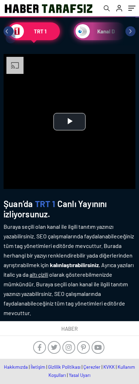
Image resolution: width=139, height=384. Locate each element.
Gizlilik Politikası (64, 367)
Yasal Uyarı (80, 375)
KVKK (109, 367)
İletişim (38, 367)
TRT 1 (45, 204)
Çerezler (92, 367)
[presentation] (9, 31)
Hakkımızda (16, 367)
